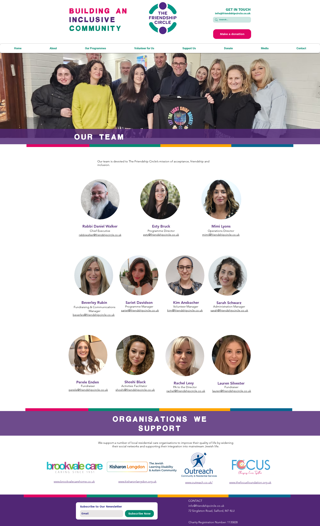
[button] (53, 48)
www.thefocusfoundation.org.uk (250, 482)
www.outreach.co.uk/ (199, 482)
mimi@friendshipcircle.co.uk (221, 234)
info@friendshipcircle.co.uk (233, 13)
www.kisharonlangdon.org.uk (137, 481)
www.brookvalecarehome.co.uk (74, 481)
